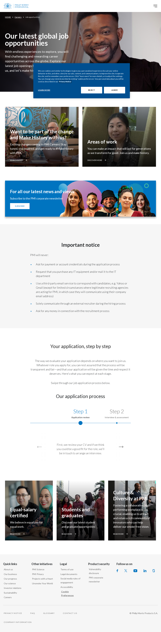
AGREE (114, 90)
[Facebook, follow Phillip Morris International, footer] (117, 570)
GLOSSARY (49, 613)
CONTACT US (70, 613)
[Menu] (155, 6)
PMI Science (38, 569)
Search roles (16, 160)
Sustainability (10, 592)
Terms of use (67, 569)
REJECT (91, 90)
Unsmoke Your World (42, 583)
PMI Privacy (38, 574)
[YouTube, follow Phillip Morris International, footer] (135, 570)
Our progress (10, 578)
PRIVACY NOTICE (13, 613)
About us (8, 569)
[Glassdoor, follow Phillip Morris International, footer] (154, 570)
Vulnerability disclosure (95, 571)
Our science (10, 583)
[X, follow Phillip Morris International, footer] (125, 570)
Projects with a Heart (42, 578)
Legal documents (69, 574)
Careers (8, 597)
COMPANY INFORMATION (18, 622)
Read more (15, 534)
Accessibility (67, 587)
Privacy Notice (65, 82)
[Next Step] (120, 446)
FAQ (32, 613)
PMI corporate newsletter (96, 579)
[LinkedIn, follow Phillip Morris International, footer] (145, 570)
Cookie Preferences (67, 593)
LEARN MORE (44, 90)
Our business (10, 574)
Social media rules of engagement (70, 580)
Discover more (94, 160)
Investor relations (12, 588)
